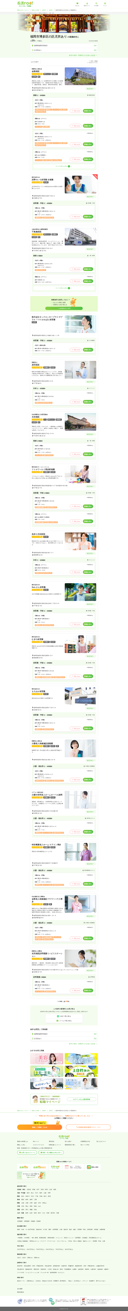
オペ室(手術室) (30, 1229)
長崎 (35, 1213)
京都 (27, 1203)
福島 (54, 1189)
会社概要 (20, 1289)
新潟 (28, 1193)
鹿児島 (53, 1213)
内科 (33, 1266)
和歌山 (44, 1203)
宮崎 (47, 1213)
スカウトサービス (38, 1145)
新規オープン (21, 1281)
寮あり (70, 1281)
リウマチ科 (20, 1272)
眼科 (61, 1269)
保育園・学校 (81, 1229)
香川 (27, 1209)
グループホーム (61, 1241)
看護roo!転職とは (22, 1141)
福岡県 (44, 10)
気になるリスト (101, 1141)
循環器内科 (56, 1266)
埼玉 (32, 1196)
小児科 (50, 1269)
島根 (35, 1206)
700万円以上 (60, 1249)
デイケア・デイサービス (47, 1241)
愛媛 (31, 1209)
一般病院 (20, 1237)
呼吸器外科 (91, 1266)
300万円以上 (21, 1249)
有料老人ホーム (34, 1241)
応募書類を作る (85, 1141)
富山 (32, 1193)
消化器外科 (20, 1269)
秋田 (46, 1189)
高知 (35, 1209)
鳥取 (31, 1206)
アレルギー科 (44, 1272)
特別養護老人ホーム (95, 1237)
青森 (33, 1189)
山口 (39, 1206)
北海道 (29, 1189)
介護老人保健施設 (22, 1241)
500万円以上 (40, 1249)
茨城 (41, 1196)
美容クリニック (69, 1237)
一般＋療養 (34, 1237)
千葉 (36, 1196)
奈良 (39, 1203)
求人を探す (68, 1141)
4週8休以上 (30, 1281)
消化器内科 (48, 1266)
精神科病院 (51, 1237)
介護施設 (85, 1237)
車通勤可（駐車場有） (60, 1281)
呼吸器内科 (40, 1266)
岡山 (27, 1206)
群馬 (49, 1196)
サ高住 (70, 1241)
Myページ (36, 1141)
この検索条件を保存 (63, 308)
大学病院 (27, 1237)
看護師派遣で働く (70, 1145)
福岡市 (51, 10)
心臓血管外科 (100, 1266)
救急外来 (39, 1229)
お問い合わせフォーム (28, 1152)
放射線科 (100, 1269)
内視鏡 (96, 1229)
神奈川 (28, 1196)
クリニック (59, 1237)
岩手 (38, 1189)
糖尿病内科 (78, 1266)
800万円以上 (69, 1249)
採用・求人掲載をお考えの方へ (52, 1152)
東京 (22, 1196)
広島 (22, 1206)
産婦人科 (56, 1269)
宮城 (42, 1189)
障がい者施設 (77, 1241)
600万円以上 (50, 1249)
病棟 (18, 1229)
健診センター (87, 1241)
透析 (49, 1229)
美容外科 (20, 1266)
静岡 (31, 1199)
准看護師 (27, 1221)
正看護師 (20, 1221)
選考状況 (51, 1141)
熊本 (39, 1213)
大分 (43, 1213)
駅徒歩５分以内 (47, 1281)
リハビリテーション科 (32, 1272)
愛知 (22, 1199)
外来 (22, 1229)
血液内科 (64, 1266)
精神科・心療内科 (90, 1269)
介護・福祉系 (64, 1229)
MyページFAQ (85, 1145)
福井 (40, 1193)
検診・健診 (72, 1229)
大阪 (22, 1203)
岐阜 (27, 1199)
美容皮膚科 (27, 1266)
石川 (36, 1193)
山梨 (45, 1193)
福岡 (26, 1213)
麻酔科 (106, 1269)
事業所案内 (20, 1292)
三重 (35, 1199)
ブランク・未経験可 (88, 1281)
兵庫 (31, 1203)
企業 (103, 1241)
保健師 (33, 1221)
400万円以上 (31, 1249)
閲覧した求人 (21, 1145)
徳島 (22, 1209)
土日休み (38, 1281)
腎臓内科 (71, 1266)
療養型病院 (42, 1237)
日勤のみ (30, 1257)
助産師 (39, 1221)
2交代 (19, 1257)
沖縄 (57, 1213)
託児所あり (77, 1281)
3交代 (24, 1257)
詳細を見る (88, 111)
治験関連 (102, 1229)
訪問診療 (90, 1229)
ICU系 (45, 1229)
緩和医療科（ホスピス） (57, 1272)
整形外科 (36, 1269)
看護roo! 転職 (35, 10)
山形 (50, 1189)
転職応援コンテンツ (55, 1145)
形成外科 (43, 1269)
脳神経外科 (28, 1269)
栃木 (45, 1196)
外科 (85, 1266)
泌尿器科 (81, 1269)
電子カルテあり (101, 1281)
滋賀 (35, 1203)
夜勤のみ (37, 1257)
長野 (49, 1193)
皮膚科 (75, 1269)
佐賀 (31, 1213)
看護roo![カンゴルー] (22, 10)
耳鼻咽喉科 (67, 1269)
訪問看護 (55, 1229)
